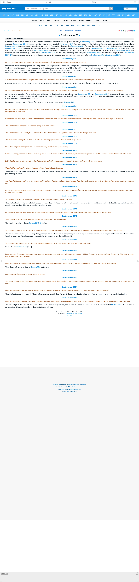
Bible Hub (69, 315)
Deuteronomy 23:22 (69, 271)
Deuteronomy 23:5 (101, 94)
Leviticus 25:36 (21, 247)
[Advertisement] (69, 355)
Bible (5, 30)
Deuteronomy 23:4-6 (20, 44)
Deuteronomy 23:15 (98, 48)
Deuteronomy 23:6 (69, 122)
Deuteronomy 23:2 (69, 76)
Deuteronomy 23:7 (66, 44)
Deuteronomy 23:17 (41, 50)
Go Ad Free (4, 573)
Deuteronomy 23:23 (69, 278)
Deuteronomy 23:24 (98, 55)
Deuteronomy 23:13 (69, 177)
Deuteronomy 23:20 (93, 53)
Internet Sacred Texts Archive (74, 313)
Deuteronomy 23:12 (69, 164)
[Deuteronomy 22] (2, 266)
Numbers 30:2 (35, 267)
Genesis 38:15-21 (35, 223)
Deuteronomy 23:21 (69, 260)
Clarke (9, 30)
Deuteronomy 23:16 (113, 48)
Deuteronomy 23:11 (69, 157)
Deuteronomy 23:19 (48, 53)
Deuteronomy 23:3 (69, 87)
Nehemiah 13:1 (68, 102)
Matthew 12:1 (116, 305)
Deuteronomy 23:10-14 (13, 48)
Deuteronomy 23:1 (69, 59)
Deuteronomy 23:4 (84, 94)
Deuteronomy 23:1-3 (87, 42)
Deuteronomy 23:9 (77, 46)
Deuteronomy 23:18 (123, 50)
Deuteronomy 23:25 (113, 55)
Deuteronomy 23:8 (12, 46)
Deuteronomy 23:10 (69, 150)
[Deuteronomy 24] (136, 266)
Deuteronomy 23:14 (69, 187)
